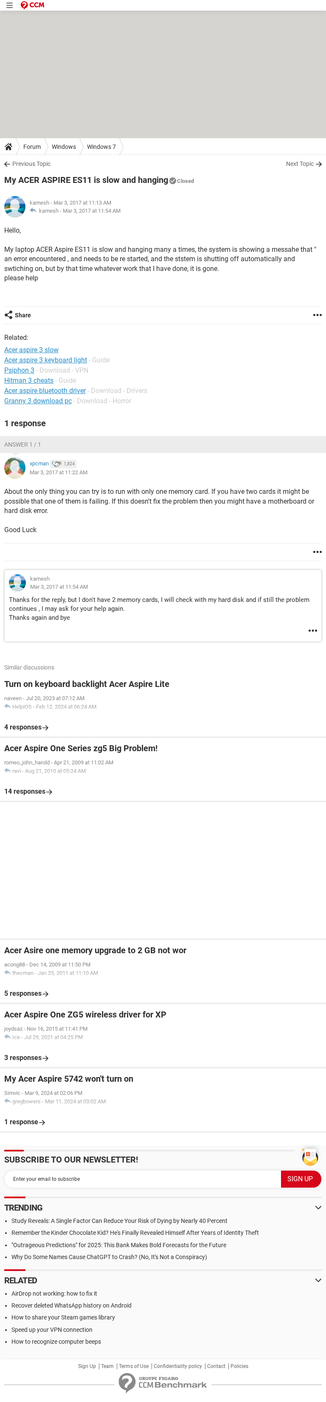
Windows (64, 146)
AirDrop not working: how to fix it (54, 1293)
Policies (239, 1366)
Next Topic (300, 163)
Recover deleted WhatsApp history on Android (71, 1305)
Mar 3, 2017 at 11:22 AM (58, 472)
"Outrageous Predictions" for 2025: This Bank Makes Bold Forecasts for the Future (118, 1245)
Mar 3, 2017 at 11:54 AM (92, 211)
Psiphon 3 (19, 370)
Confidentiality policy (178, 1366)
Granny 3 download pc (38, 401)
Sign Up (87, 1366)
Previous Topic (31, 163)
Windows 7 (101, 146)
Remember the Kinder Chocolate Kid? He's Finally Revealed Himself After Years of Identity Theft (135, 1232)
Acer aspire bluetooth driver (45, 391)
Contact (216, 1366)
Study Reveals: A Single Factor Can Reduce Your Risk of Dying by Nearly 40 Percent (119, 1220)
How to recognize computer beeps (56, 1341)
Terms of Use (134, 1366)
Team (107, 1366)
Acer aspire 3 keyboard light (45, 360)
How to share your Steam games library (63, 1317)
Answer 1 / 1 (22, 444)
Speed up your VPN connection (52, 1329)
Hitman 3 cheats (28, 380)
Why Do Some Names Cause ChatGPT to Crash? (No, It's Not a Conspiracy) (109, 1257)
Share (23, 315)
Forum (32, 146)
